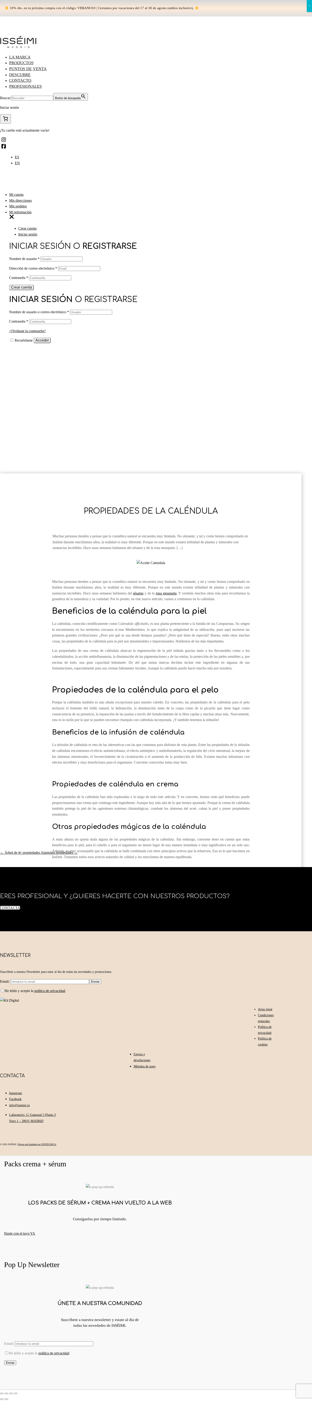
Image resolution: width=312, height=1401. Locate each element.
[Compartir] (6, 1393)
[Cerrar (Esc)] (2, 1393)
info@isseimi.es (19, 1105)
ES (17, 157)
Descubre (20, 74)
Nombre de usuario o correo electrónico (39, 312)
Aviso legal (265, 1009)
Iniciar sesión (27, 234)
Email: (5, 981)
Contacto (20, 80)
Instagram (15, 1093)
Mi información (20, 212)
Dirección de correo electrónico (33, 268)
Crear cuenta (27, 228)
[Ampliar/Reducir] (15, 1393)
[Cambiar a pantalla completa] (11, 1393)
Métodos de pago (145, 1066)
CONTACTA (10, 908)
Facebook (15, 1099)
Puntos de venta (28, 68)
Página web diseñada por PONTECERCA (37, 1144)
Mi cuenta (16, 194)
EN (17, 163)
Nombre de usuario (24, 259)
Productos (21, 63)
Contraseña (18, 278)
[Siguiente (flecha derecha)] (6, 1399)
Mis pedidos (18, 206)
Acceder (42, 340)
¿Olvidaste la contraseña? (27, 331)
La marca (20, 57)
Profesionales (25, 86)
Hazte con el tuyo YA (19, 1233)
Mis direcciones (20, 200)
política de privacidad (49, 991)
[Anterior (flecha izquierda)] (2, 1399)
